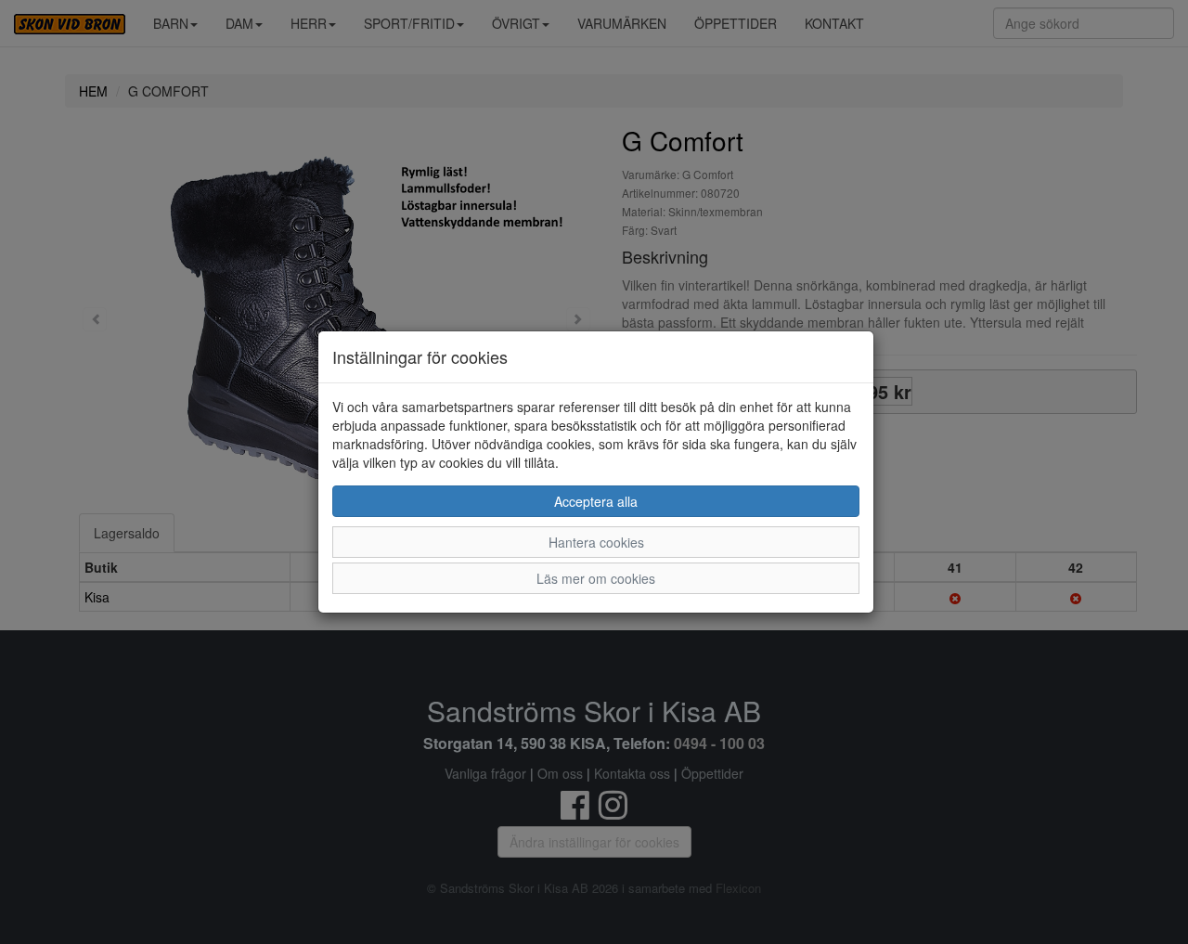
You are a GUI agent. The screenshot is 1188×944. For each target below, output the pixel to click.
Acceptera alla (596, 501)
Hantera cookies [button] (596, 542)
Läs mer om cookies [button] (595, 578)
